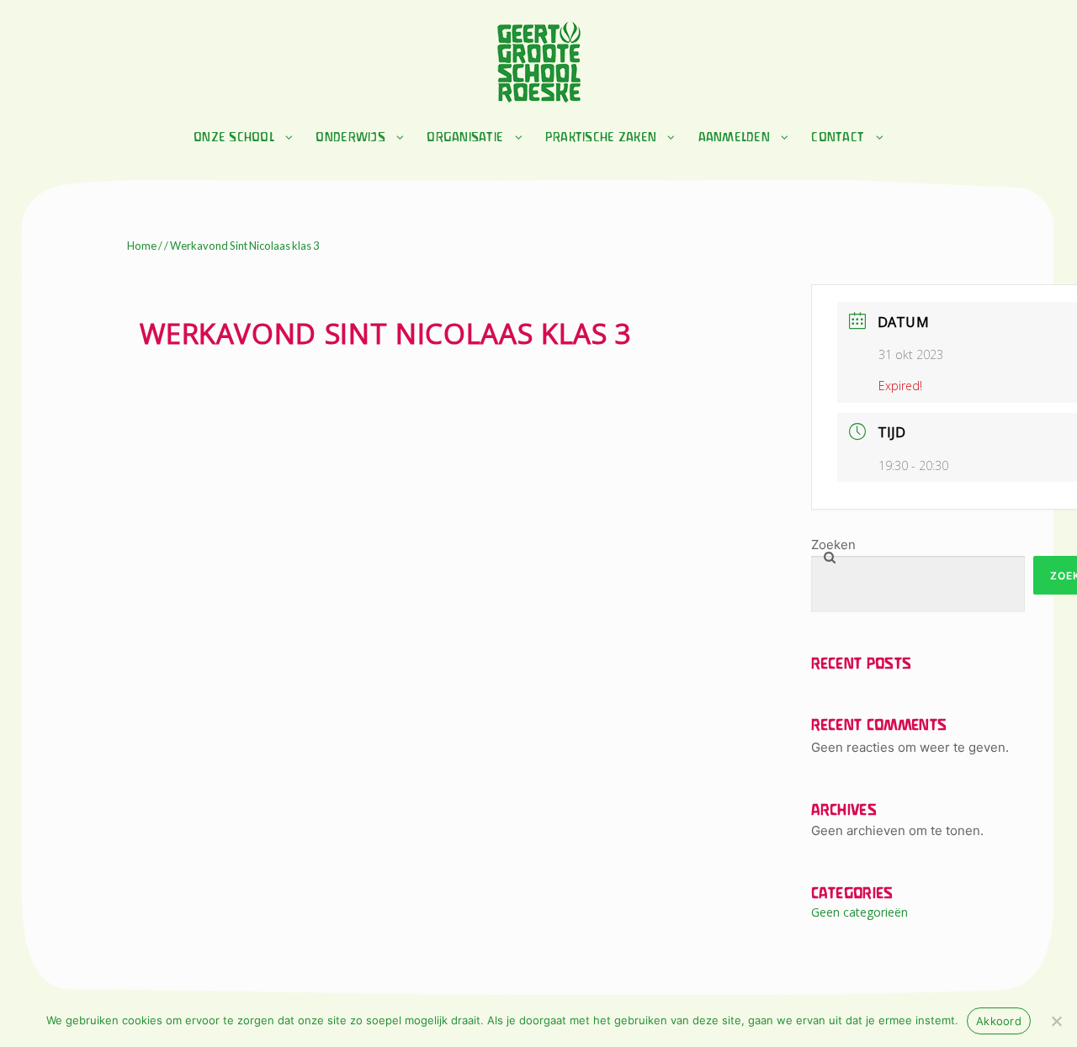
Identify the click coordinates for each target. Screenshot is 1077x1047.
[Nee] (1056, 1021)
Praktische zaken (600, 138)
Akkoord (998, 1021)
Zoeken (833, 545)
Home (142, 245)
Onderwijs (350, 138)
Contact (837, 138)
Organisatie (465, 138)
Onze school (234, 138)
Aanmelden (734, 138)
